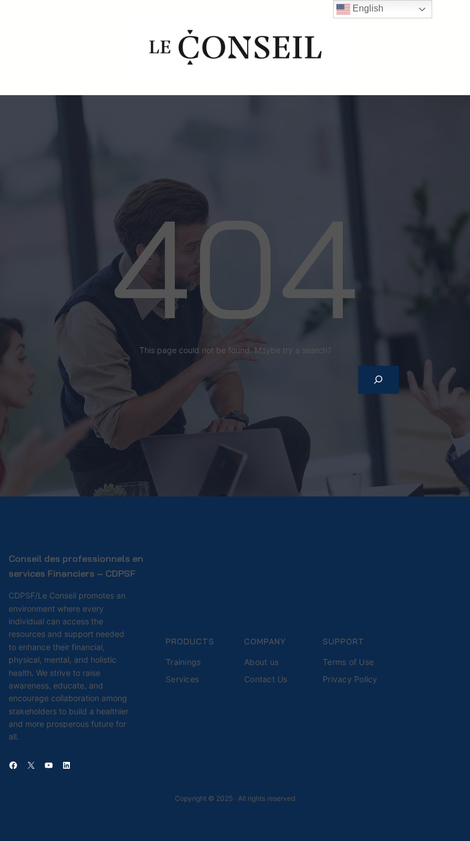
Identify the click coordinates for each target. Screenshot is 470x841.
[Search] (378, 380)
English (366, 8)
